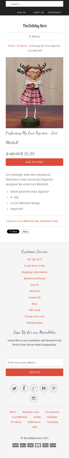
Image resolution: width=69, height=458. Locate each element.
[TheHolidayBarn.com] (34, 25)
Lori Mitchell (25, 221)
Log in (21, 12)
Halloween (34, 422)
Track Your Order (34, 265)
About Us (34, 291)
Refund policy (34, 322)
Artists (37, 417)
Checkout (54, 12)
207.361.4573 (34, 259)
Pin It (25, 231)
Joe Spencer (52, 412)
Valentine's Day (49, 221)
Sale (36, 221)
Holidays (52, 417)
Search (34, 284)
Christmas (52, 422)
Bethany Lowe (30, 412)
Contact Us (34, 297)
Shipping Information (34, 272)
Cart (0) (39, 12)
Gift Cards (34, 310)
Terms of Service (35, 316)
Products (21, 46)
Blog (34, 303)
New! (13, 412)
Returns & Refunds (34, 278)
